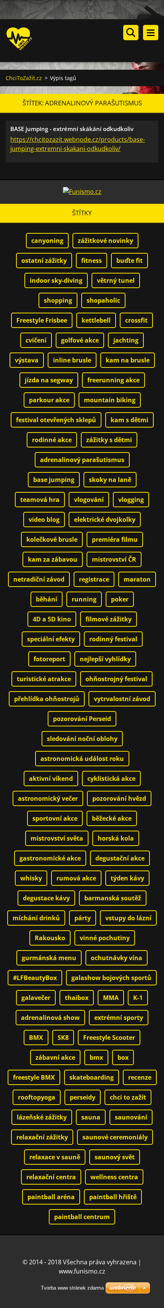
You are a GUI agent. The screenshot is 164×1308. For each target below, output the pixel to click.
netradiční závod (38, 579)
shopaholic (103, 300)
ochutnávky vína (116, 958)
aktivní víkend (51, 778)
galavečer (35, 997)
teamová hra (39, 499)
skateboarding (91, 1077)
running (84, 599)
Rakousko (50, 938)
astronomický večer (48, 798)
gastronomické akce (50, 858)
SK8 (63, 1037)
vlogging (131, 499)
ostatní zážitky (44, 260)
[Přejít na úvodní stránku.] (85, 40)
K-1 (138, 997)
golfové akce (80, 340)
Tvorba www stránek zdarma (72, 1288)
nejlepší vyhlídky (105, 659)
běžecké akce (112, 818)
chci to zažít (128, 1097)
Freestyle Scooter (109, 1037)
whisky (31, 878)
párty (82, 918)
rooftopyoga (36, 1097)
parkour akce (49, 400)
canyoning (47, 240)
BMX (36, 1037)
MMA (111, 997)
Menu (150, 32)
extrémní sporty (118, 1017)
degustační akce (120, 858)
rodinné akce (52, 440)
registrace (94, 579)
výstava (27, 360)
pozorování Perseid (82, 719)
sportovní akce (54, 818)
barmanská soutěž (112, 898)
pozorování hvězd (119, 798)
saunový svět (115, 1157)
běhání (46, 599)
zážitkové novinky (105, 240)
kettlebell (96, 320)
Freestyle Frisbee (41, 320)
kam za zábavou (52, 559)
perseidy (82, 1097)
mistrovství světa (57, 838)
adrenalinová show (50, 1017)
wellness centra (114, 1177)
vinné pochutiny (105, 938)
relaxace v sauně (54, 1157)
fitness (91, 260)
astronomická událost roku (82, 758)
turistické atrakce (44, 679)
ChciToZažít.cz (24, 78)
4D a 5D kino (52, 619)
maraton (137, 579)
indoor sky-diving (56, 280)
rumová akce (76, 878)
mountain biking (109, 400)
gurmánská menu (49, 958)
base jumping (53, 479)
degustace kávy (46, 898)
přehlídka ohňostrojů (46, 699)
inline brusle (72, 360)
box (123, 1057)
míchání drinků (36, 918)
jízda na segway (49, 380)
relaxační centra (51, 1177)
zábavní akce (55, 1057)
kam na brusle (128, 360)
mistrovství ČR (114, 559)
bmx (96, 1057)
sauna (90, 1117)
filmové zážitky (108, 619)
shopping (58, 300)
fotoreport (49, 659)
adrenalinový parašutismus (82, 460)
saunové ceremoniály (115, 1137)
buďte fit (129, 260)
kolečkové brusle (51, 539)
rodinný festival (113, 639)
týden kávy (127, 878)
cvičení (36, 340)
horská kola (116, 838)
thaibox (76, 997)
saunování (131, 1117)
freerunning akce (113, 380)
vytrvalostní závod (122, 699)
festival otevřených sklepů (56, 420)
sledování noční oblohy (82, 738)
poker (120, 599)
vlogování (89, 499)
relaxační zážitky (42, 1137)
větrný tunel (116, 280)
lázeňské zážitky (42, 1117)
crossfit (136, 320)
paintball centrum (82, 1217)
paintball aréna (51, 1197)
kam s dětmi (129, 420)
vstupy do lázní (128, 918)
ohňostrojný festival (116, 679)
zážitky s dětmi (109, 440)
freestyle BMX (34, 1077)
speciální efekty (51, 639)
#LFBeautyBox (35, 978)
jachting (125, 340)
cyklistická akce (111, 778)
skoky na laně (110, 479)
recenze (139, 1077)
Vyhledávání (130, 32)
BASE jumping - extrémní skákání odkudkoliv (71, 129)
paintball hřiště (113, 1197)
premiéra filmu (115, 539)
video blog (44, 519)
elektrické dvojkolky (104, 519)
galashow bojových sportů (111, 978)
